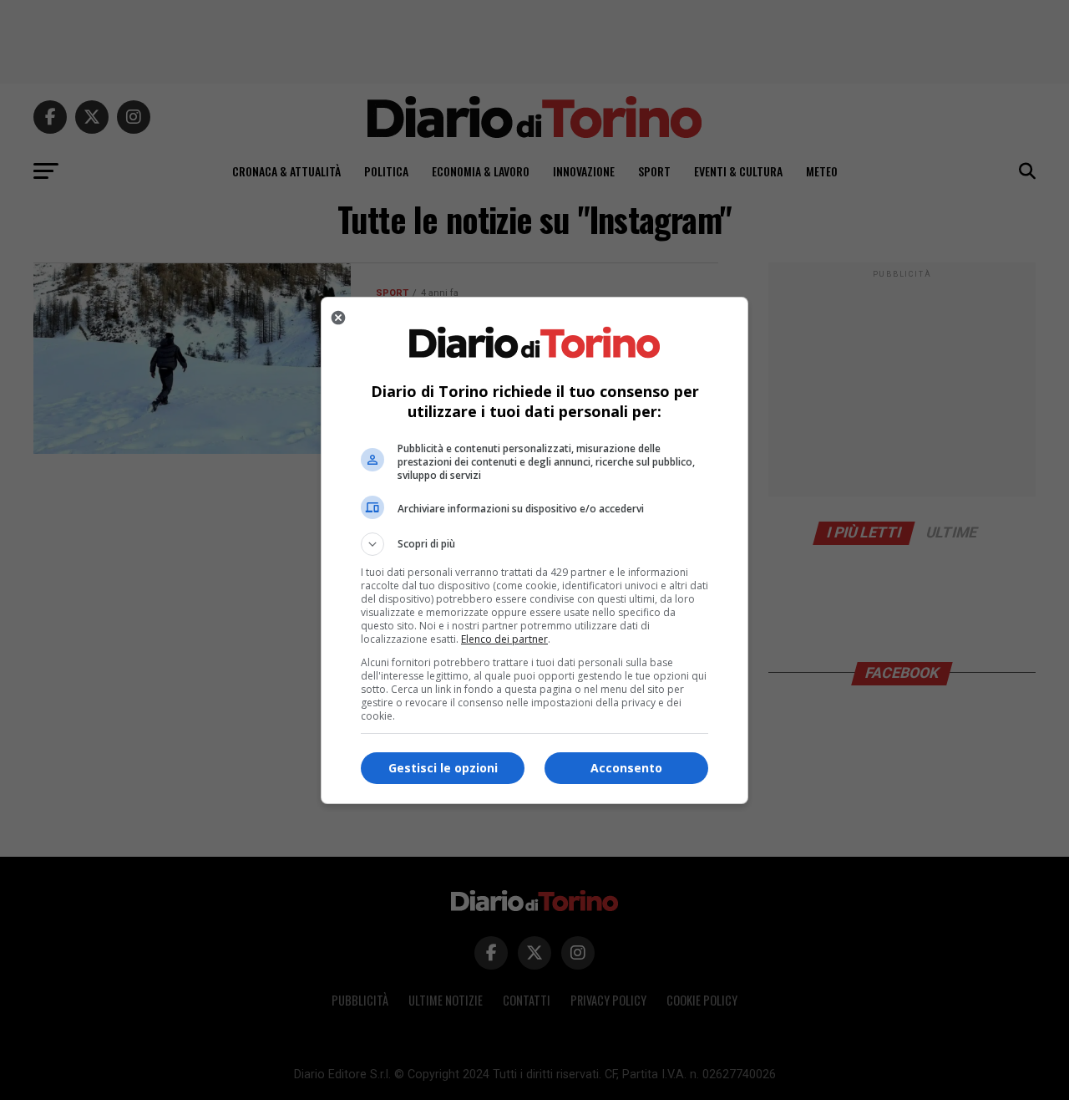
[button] (534, 544)
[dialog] (534, 550)
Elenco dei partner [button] (504, 639)
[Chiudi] (338, 317)
